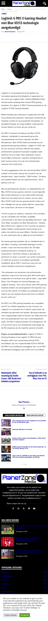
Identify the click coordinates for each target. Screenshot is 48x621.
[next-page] (25, 464)
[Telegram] (21, 37)
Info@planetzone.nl (34, 504)
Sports (3, 580)
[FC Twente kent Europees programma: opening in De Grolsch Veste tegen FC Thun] (7, 554)
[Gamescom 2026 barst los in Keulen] (6, 431)
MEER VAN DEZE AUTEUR (35, 415)
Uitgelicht (5, 572)
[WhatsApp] (15, 37)
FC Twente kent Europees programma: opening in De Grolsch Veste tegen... (29, 551)
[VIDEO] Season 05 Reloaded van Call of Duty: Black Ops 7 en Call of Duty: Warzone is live (29, 447)
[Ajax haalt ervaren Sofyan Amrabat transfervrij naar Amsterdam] (7, 542)
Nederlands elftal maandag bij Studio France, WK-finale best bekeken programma (11, 377)
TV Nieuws (5, 583)
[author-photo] (24, 393)
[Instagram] (19, 509)
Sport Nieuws (6, 576)
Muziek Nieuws (7, 591)
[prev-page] (22, 464)
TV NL (3, 587)
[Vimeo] (29, 509)
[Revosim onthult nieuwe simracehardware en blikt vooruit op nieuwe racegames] (6, 440)
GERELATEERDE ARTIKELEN (14, 415)
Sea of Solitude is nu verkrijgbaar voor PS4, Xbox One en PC (37, 375)
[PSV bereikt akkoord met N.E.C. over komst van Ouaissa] (7, 529)
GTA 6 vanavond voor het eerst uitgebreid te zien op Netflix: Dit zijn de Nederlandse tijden (29, 421)
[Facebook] (3, 37)
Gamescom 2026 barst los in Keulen (22, 429)
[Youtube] (34, 509)
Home (3, 9)
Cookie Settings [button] (11, 615)
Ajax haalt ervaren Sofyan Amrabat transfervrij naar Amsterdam (28, 539)
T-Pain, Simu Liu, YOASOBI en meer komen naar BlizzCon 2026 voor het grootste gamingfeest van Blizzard (28, 456)
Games (9, 9)
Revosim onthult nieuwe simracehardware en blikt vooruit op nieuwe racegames (29, 439)
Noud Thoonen (10, 31)
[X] (9, 37)
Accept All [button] (24, 615)
